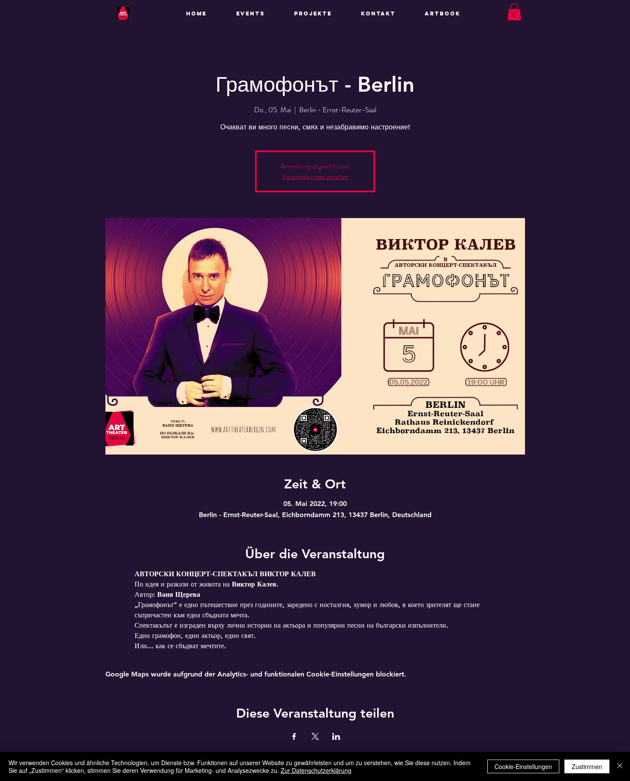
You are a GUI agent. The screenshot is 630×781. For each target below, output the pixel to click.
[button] (321, 13)
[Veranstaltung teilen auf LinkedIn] (336, 736)
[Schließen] (620, 766)
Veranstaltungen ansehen (315, 176)
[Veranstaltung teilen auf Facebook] (294, 736)
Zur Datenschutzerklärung (316, 770)
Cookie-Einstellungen (523, 766)
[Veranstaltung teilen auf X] (315, 736)
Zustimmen (587, 766)
